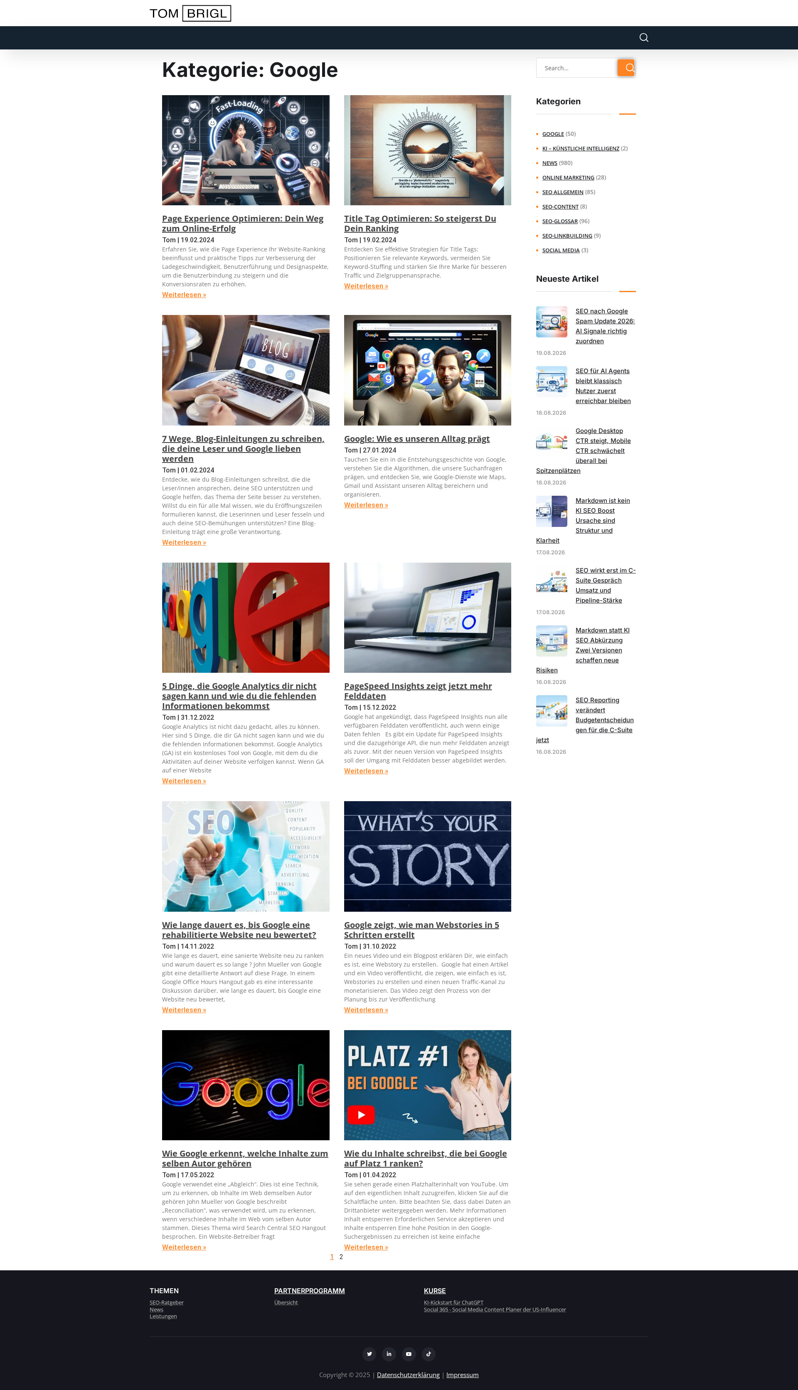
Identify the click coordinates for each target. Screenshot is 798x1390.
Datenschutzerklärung (408, 1374)
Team (233, 37)
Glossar (332, 37)
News (549, 163)
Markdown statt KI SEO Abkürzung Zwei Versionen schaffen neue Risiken (583, 650)
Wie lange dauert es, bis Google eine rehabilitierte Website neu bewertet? (239, 929)
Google (553, 134)
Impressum (462, 1374)
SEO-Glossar (560, 221)
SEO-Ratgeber (281, 37)
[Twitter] (369, 1354)
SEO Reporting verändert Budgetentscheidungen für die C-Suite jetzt (585, 720)
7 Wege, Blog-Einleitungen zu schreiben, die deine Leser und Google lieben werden (243, 448)
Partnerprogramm (309, 1291)
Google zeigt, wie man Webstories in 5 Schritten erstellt (421, 929)
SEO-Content (560, 206)
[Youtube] (409, 1354)
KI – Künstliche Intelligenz (580, 148)
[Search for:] (586, 67)
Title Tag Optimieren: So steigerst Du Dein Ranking (420, 223)
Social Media (561, 250)
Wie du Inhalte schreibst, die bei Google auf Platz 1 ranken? (425, 1158)
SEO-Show (379, 37)
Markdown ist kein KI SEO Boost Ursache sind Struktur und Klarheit (583, 520)
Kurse (435, 1291)
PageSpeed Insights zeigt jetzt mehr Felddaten (418, 690)
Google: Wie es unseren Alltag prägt (417, 438)
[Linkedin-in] (389, 1354)
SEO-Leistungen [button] (176, 37)
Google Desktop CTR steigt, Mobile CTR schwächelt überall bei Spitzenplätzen (583, 451)
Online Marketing (568, 177)
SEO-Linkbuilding (567, 235)
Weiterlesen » (184, 294)
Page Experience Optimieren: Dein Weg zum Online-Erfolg (242, 223)
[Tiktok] (429, 1354)
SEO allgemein (563, 192)
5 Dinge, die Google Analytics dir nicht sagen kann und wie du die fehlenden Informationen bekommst (239, 695)
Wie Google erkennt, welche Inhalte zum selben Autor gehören (245, 1158)
